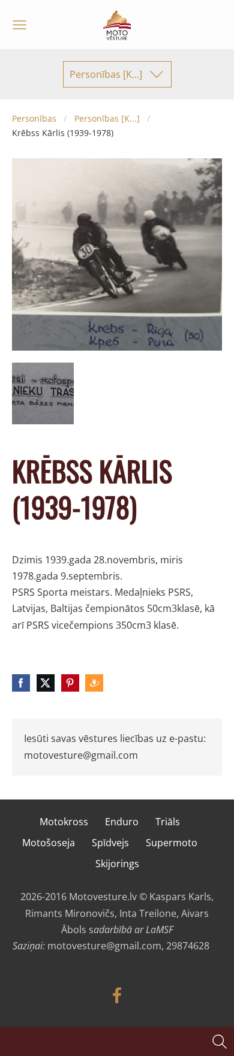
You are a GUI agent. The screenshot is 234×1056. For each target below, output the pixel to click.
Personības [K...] (107, 118)
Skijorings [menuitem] (117, 863)
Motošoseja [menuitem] (48, 842)
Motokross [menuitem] (64, 821)
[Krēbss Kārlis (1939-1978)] (43, 393)
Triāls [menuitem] (167, 821)
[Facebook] (117, 995)
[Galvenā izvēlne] (19, 24)
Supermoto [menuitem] (171, 842)
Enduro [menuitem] (122, 821)
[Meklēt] (219, 1041)
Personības (34, 118)
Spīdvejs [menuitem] (110, 842)
